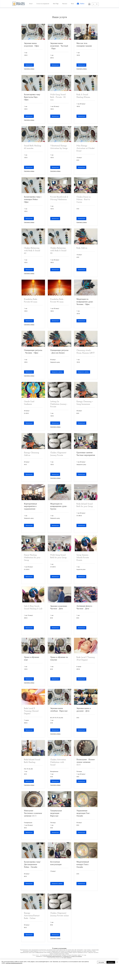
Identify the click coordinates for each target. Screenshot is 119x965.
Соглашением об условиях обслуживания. (72, 956)
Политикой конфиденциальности (54, 956)
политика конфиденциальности (14, 963)
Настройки (101, 962)
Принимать (111, 962)
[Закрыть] (117, 962)
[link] (89, 3)
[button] (64, 4)
